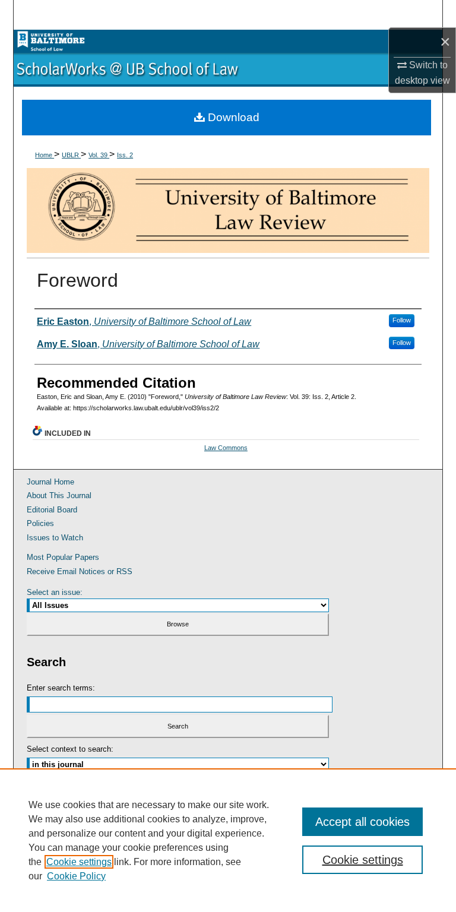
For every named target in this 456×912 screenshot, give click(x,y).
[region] (228, 840)
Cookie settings (79, 862)
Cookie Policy (76, 876)
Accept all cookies (362, 821)
